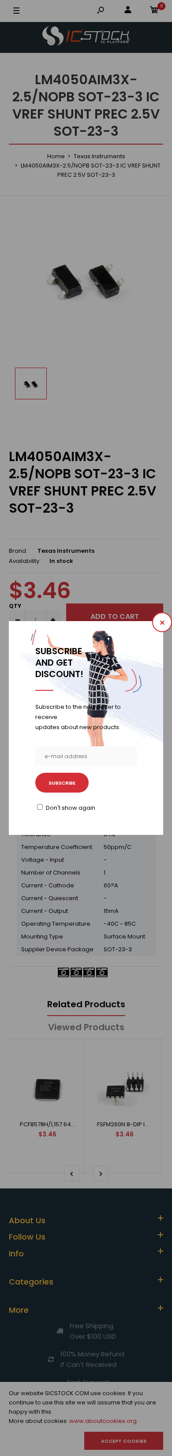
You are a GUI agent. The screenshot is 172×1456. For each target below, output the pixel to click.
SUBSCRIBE (62, 782)
